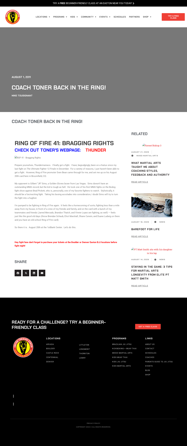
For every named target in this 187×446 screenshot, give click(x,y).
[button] (18, 273)
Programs (58, 17)
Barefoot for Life (145, 229)
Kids (72, 17)
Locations (41, 17)
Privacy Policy (93, 423)
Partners (134, 17)
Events (103, 17)
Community (87, 17)
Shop (146, 17)
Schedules (120, 17)
